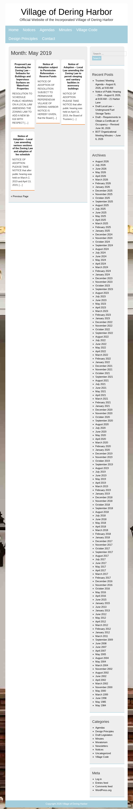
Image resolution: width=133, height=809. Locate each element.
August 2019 (102, 468)
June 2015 (100, 599)
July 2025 (100, 208)
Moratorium (101, 742)
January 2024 (102, 274)
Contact (48, 39)
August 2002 (102, 672)
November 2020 (103, 413)
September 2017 (104, 552)
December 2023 (103, 278)
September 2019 (104, 464)
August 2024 (102, 249)
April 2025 (100, 219)
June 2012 (100, 614)
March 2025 (101, 223)
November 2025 (103, 194)
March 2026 (101, 179)
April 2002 (100, 680)
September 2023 (104, 289)
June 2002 (100, 676)
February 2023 (103, 314)
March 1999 (101, 694)
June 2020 (100, 431)
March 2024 (101, 267)
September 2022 (104, 333)
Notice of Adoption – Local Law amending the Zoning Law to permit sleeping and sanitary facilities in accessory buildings (73, 76)
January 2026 (102, 186)
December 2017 (103, 541)
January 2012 (102, 632)
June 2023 (100, 300)
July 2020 (100, 427)
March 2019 (101, 486)
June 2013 (100, 606)
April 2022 (100, 351)
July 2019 (100, 471)
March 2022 (101, 354)
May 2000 (100, 690)
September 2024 (104, 245)
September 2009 (104, 639)
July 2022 (100, 340)
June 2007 (100, 647)
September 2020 (104, 420)
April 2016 (100, 595)
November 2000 (103, 687)
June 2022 (100, 344)
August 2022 (102, 336)
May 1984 (100, 705)
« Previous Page (19, 196)
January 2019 (102, 493)
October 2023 (102, 285)
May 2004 (100, 661)
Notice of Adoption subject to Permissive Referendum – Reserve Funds (48, 70)
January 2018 (102, 537)
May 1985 (100, 701)
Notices (29, 30)
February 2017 (103, 577)
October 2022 (102, 329)
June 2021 (100, 387)
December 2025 (103, 190)
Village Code (86, 30)
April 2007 (100, 650)
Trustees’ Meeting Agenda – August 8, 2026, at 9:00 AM (105, 84)
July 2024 (100, 252)
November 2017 (103, 544)
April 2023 (100, 307)
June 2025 (100, 212)
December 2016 (103, 581)
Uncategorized (103, 753)
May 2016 (100, 592)
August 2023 (102, 292)
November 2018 (103, 501)
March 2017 (101, 574)
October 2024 (102, 241)
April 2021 (100, 395)
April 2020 (100, 439)
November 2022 (103, 325)
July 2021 (100, 384)
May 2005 (100, 654)
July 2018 (100, 515)
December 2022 (103, 322)
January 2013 (102, 610)
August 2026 (102, 161)
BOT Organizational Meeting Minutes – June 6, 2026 (108, 135)
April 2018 (100, 526)
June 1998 (100, 698)
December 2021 (103, 365)
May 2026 (100, 172)
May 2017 (100, 566)
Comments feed (103, 786)
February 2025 (103, 227)
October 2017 (102, 548)
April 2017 (100, 570)
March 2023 (101, 311)
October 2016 (102, 588)
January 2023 (102, 318)
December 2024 (103, 234)
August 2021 (102, 380)
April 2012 (100, 621)
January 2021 (102, 406)
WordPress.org (103, 790)
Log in (98, 779)
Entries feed (101, 782)
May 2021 (100, 391)
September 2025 (104, 201)
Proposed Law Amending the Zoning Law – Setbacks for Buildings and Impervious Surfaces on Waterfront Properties (23, 76)
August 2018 (102, 512)
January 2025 (102, 230)
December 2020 (103, 409)
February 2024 (103, 271)
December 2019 (103, 453)
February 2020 (103, 446)
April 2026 (100, 176)
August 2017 (102, 555)
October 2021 (102, 373)
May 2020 (100, 435)
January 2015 (102, 603)
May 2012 (100, 617)
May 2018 (100, 522)
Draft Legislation (103, 735)
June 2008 (100, 643)
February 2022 (103, 358)
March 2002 (101, 683)
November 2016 (103, 585)
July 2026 (100, 165)
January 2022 (102, 362)
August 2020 (102, 424)
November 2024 (103, 238)
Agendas (47, 30)
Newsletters (101, 746)
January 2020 (102, 449)
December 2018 (103, 497)
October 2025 (102, 198)
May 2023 (100, 303)
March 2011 (101, 636)
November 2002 (103, 668)
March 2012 (101, 625)
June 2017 (100, 563)
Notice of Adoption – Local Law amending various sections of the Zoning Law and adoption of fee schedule (22, 145)
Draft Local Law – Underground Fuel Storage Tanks (104, 110)
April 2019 (100, 482)
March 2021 (101, 398)
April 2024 (100, 263)
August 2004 (102, 658)
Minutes (65, 30)
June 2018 (100, 519)
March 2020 (101, 442)
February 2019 (103, 490)
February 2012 (103, 628)
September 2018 (104, 508)
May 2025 (100, 216)
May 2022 (100, 347)
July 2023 (100, 296)
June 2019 (100, 475)
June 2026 (100, 168)
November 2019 (103, 457)
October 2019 (102, 460)
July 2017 (100, 559)
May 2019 (100, 479)
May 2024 (100, 260)
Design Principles (23, 39)
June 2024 (100, 256)
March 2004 (101, 665)
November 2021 (103, 369)
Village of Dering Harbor (66, 12)
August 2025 (102, 205)
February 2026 (103, 183)
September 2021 (104, 376)
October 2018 (102, 504)
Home (14, 30)
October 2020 (102, 417)
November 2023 (103, 281)
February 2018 (103, 533)
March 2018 (101, 530)
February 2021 (103, 402)
